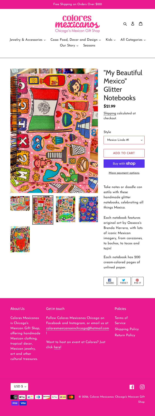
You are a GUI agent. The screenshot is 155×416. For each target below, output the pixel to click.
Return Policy (125, 335)
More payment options (124, 173)
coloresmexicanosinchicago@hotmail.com (77, 328)
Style (107, 132)
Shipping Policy (127, 329)
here (57, 347)
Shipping (110, 113)
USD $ (18, 386)
